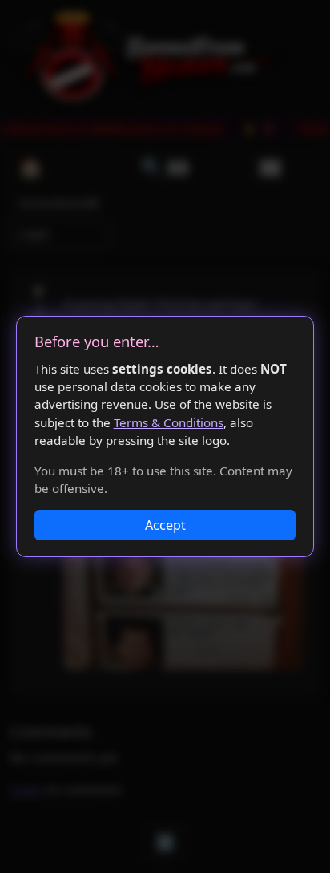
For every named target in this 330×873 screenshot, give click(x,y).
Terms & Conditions (168, 422)
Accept (165, 525)
